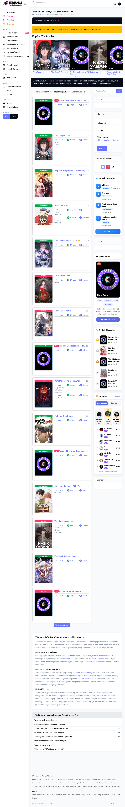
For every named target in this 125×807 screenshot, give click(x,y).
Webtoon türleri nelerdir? (43, 745)
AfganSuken (86, 491)
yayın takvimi (95, 682)
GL (99, 779)
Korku (41, 783)
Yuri (106, 786)
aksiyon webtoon (68, 656)
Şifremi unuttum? (104, 140)
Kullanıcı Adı (102, 123)
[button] (114, 3)
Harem (103, 779)
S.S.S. (113, 795)
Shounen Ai (43, 786)
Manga (52, 783)
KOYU (14, 116)
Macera (46, 783)
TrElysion (85, 561)
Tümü (117, 396)
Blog (99, 795)
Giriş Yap (102, 148)
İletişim (34, 798)
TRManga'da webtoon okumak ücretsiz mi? (51, 728)
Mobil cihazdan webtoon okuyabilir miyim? (50, 741)
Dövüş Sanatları (68, 779)
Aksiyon (35, 779)
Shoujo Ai (114, 783)
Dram (76, 779)
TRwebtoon (73, 140)
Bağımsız (73, 105)
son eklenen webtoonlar (58, 676)
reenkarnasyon (66, 662)
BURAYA (66, 29)
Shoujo (107, 783)
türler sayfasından (111, 662)
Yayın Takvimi (86, 795)
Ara (119, 91)
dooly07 (85, 385)
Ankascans (73, 420)
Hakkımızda (106, 795)
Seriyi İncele (109, 320)
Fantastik (82, 779)
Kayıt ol (115, 140)
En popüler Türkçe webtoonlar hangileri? (49, 733)
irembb (85, 525)
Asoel (85, 245)
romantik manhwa (106, 656)
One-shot (63, 783)
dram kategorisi (98, 659)
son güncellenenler (79, 682)
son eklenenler (83, 673)
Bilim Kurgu (43, 779)
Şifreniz (100, 130)
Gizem (95, 779)
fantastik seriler (66, 659)
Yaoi (95, 786)
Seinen (101, 783)
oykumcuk (85, 350)
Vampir (90, 786)
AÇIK (6, 116)
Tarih (79, 786)
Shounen (35, 786)
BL (49, 779)
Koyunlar (73, 210)
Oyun (69, 783)
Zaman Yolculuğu (114, 786)
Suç (63, 786)
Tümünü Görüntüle (61, 625)
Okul (57, 783)
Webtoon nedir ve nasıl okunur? (46, 720)
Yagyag (85, 420)
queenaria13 (86, 105)
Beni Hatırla (103, 137)
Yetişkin (101, 786)
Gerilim (89, 779)
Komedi (35, 783)
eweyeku (86, 210)
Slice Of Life (52, 786)
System (85, 175)
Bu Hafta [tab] (114, 403)
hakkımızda (99, 702)
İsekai (37, 662)
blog (46, 705)
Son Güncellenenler (73, 795)
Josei (114, 779)
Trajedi (85, 786)
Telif (118, 795)
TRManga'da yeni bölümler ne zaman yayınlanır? (53, 737)
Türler (94, 795)
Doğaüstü (58, 779)
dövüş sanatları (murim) (50, 662)
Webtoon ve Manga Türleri (42, 776)
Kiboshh (86, 140)
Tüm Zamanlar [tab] (102, 403)
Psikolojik (75, 783)
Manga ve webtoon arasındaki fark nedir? (50, 724)
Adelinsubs (73, 385)
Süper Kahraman (71, 786)
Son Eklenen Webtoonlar (40, 795)
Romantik (95, 783)
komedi (78, 662)
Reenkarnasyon (85, 783)
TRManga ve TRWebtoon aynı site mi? (49, 749)
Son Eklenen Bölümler (58, 795)
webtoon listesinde (84, 679)
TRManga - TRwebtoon (50, 804)
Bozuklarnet (86, 596)
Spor (59, 786)
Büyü (52, 779)
